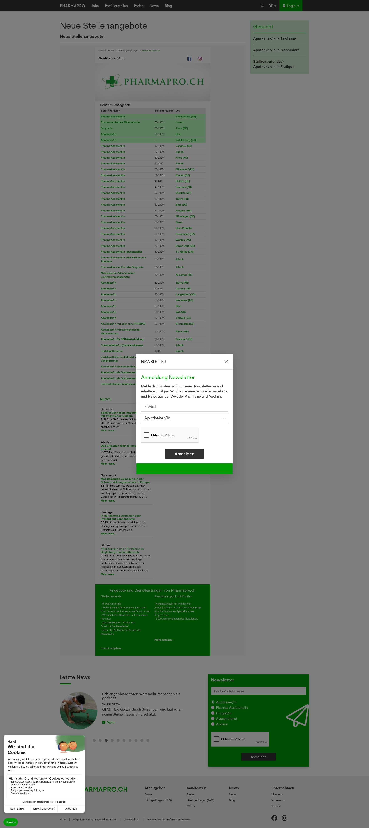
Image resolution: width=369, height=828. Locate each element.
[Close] (226, 361)
